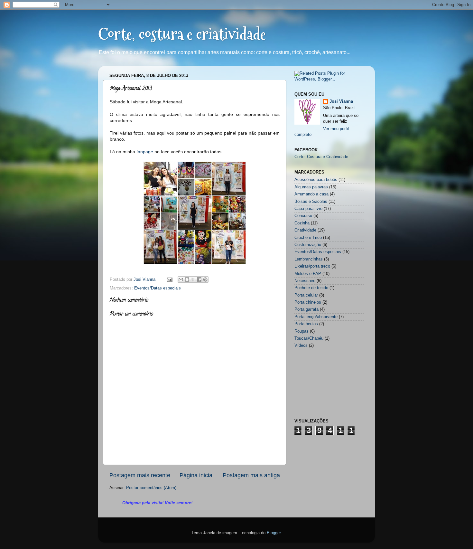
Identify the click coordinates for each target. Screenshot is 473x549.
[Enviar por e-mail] (181, 279)
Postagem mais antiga (251, 475)
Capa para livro (308, 208)
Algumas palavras (311, 187)
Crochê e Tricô (308, 237)
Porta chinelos (307, 302)
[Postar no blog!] (187, 279)
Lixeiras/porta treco (312, 266)
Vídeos (301, 345)
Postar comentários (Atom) (151, 488)
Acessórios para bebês (315, 179)
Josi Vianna (341, 101)
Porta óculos (306, 324)
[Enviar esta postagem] (169, 279)
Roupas (301, 331)
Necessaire (304, 281)
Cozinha (302, 223)
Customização (307, 244)
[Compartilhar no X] (193, 279)
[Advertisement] (326, 477)
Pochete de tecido (311, 288)
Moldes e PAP (307, 273)
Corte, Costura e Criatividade (321, 157)
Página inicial (197, 475)
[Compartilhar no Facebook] (199, 279)
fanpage (145, 151)
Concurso (303, 215)
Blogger (274, 533)
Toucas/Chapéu (308, 338)
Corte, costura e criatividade (182, 34)
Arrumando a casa (311, 194)
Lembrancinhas (308, 259)
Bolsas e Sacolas (310, 201)
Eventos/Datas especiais (157, 288)
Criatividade (305, 230)
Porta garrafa (306, 309)
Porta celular (306, 295)
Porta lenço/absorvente (316, 317)
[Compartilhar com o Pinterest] (205, 279)
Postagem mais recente (139, 475)
